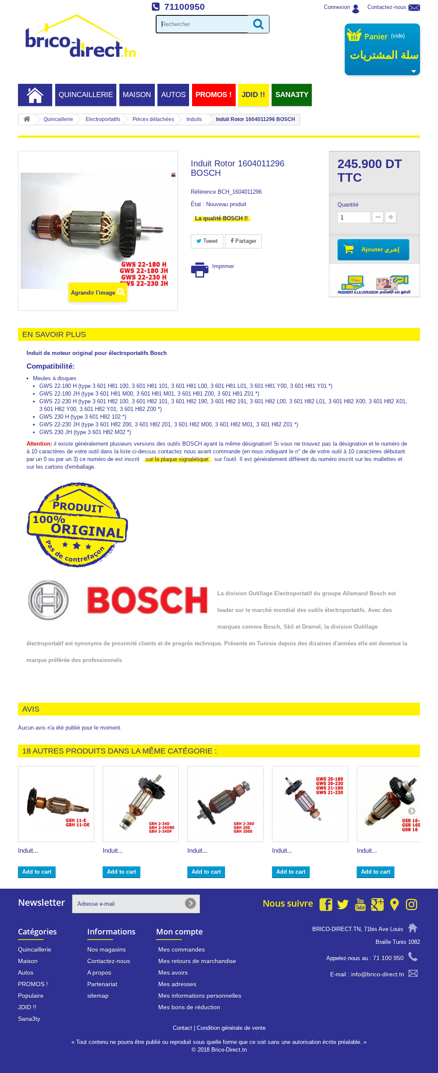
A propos (99, 972)
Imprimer (223, 266)
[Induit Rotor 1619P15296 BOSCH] (310, 804)
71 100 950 (388, 958)
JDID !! (253, 95)
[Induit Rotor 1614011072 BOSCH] (56, 804)
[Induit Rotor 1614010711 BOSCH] (225, 804)
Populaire (31, 995)
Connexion (337, 7)
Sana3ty (291, 95)
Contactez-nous (386, 7)
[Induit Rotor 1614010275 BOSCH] (141, 804)
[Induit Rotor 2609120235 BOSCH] (395, 804)
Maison (137, 95)
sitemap (98, 995)
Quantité (347, 204)
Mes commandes (181, 949)
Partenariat (102, 984)
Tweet (209, 241)
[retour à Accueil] (27, 119)
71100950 (184, 7)
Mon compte (179, 931)
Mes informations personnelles (199, 995)
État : (197, 204)
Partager (245, 241)
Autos (173, 95)
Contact (182, 1028)
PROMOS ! (213, 95)
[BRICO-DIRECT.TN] (80, 36)
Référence (203, 192)
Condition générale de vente (231, 1028)
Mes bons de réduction (189, 1007)
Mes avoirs (173, 972)
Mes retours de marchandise (197, 961)
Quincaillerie (86, 95)
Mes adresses (177, 984)
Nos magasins (106, 949)
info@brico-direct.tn (377, 974)
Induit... (28, 850)
